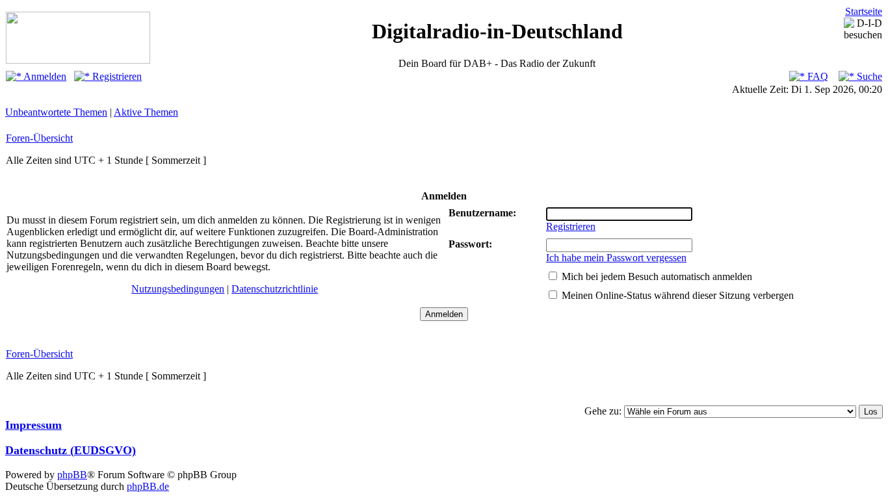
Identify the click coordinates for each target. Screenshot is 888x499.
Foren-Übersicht (39, 138)
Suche (868, 76)
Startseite (863, 11)
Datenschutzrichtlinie (274, 288)
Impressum (33, 424)
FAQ (816, 76)
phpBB (72, 474)
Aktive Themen (146, 112)
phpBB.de (148, 486)
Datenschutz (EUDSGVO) (70, 450)
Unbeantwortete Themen (56, 112)
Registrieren (116, 76)
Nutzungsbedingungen (177, 288)
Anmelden (43, 76)
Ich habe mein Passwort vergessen (616, 257)
